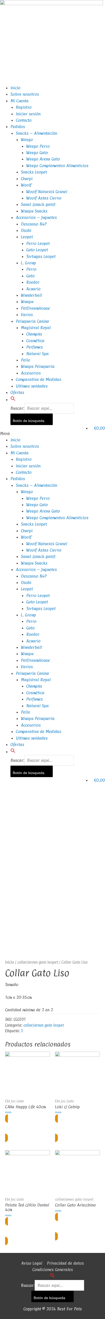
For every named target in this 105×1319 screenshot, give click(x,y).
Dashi (26, 230)
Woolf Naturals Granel (46, 191)
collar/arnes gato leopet (37, 962)
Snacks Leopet (34, 172)
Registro (24, 107)
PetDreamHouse (35, 308)
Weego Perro (38, 146)
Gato (30, 275)
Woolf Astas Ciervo (43, 198)
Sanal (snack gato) (38, 204)
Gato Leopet (37, 249)
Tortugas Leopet (41, 256)
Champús (34, 334)
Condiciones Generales (52, 1269)
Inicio (15, 87)
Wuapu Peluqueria (38, 366)
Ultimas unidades (32, 386)
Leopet (27, 236)
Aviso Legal (31, 1263)
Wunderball (31, 295)
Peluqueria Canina (32, 321)
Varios (27, 314)
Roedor (33, 282)
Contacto (24, 120)
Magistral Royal (36, 327)
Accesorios (31, 373)
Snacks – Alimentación (36, 133)
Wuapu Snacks (34, 211)
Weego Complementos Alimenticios (57, 165)
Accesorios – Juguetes (36, 217)
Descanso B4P (34, 224)
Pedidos (17, 126)
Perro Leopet (38, 243)
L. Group (28, 262)
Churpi (27, 178)
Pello (25, 360)
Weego (27, 139)
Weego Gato (37, 152)
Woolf (26, 185)
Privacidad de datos (65, 1263)
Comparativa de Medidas (38, 379)
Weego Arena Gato (43, 158)
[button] (13, 399)
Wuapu (27, 301)
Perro (31, 269)
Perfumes (34, 347)
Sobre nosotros (24, 94)
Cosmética (35, 340)
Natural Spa (37, 353)
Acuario (33, 288)
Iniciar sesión (28, 113)
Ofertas (17, 392)
